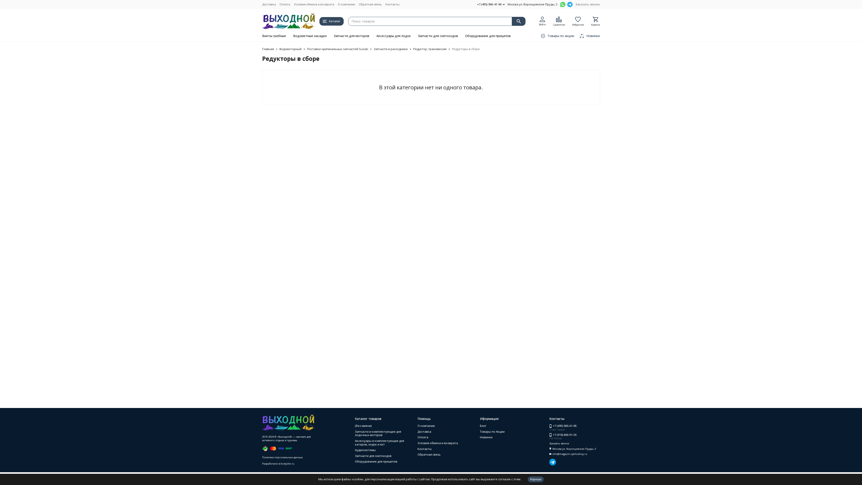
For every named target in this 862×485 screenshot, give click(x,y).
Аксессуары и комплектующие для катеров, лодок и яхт (379, 442)
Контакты (392, 4)
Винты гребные (274, 36)
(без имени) (363, 426)
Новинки (486, 437)
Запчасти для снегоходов (438, 36)
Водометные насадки (310, 36)
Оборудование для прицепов (488, 36)
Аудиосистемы (365, 450)
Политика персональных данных (282, 457)
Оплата (284, 4)
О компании (346, 4)
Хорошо (535, 479)
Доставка (269, 4)
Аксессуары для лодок (393, 36)
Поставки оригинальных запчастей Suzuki (337, 49)
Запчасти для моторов (351, 36)
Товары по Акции (492, 432)
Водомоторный (290, 49)
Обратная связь (370, 4)
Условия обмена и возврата (314, 4)
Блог (483, 426)
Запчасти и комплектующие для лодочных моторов (378, 433)
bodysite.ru (287, 463)
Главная (268, 49)
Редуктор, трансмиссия (429, 49)
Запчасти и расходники (391, 49)
